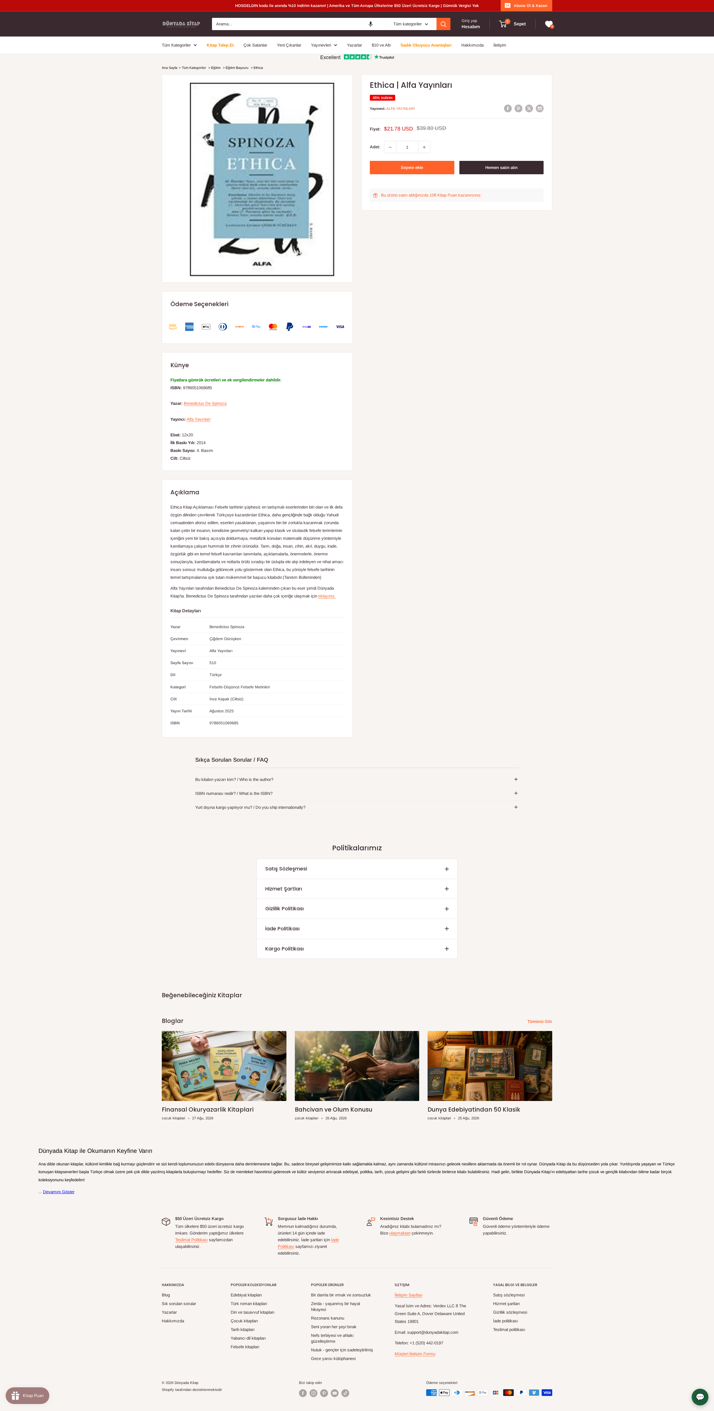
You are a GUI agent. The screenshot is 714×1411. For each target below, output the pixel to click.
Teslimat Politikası (191, 1239)
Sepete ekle (412, 167)
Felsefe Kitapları (245, 1346)
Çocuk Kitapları (244, 1320)
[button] (371, 24)
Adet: (375, 147)
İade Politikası (282, 928)
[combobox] (299, 24)
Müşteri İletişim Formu (415, 1353)
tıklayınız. (327, 596)
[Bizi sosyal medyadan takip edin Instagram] (313, 1393)
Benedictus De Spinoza (205, 403)
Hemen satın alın (501, 167)
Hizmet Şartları (283, 888)
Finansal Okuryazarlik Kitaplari (208, 1109)
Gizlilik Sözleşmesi (510, 1312)
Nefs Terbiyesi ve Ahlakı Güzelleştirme (332, 1338)
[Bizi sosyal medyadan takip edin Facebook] (303, 1393)
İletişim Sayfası (409, 1295)
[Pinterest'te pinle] (518, 108)
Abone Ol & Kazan (530, 5)
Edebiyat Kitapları (246, 1295)
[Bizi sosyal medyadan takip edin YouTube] (335, 1393)
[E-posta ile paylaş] (540, 108)
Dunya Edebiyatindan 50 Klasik (474, 1109)
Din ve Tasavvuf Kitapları (252, 1312)
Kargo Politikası (284, 948)
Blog (166, 1295)
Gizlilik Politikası (284, 908)
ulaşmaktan (400, 1233)
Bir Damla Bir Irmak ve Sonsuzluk (341, 1295)
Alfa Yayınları (400, 109)
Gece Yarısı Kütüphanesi (333, 1358)
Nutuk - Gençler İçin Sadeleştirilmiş (342, 1349)
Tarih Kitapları (243, 1329)
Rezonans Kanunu (327, 1318)
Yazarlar (169, 1312)
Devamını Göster (58, 1191)
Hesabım (471, 26)
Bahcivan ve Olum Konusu (333, 1109)
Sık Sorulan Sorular (179, 1303)
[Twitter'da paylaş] (529, 108)
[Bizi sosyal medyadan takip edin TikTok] (345, 1393)
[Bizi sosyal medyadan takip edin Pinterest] (324, 1393)
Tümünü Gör (540, 1021)
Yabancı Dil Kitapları (248, 1338)
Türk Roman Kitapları (249, 1303)
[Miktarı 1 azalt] (390, 147)
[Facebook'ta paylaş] (508, 108)
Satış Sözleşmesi (286, 868)
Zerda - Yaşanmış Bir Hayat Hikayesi (335, 1306)
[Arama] (443, 24)
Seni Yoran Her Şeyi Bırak (333, 1326)
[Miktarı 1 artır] (424, 147)
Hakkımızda (173, 1320)
